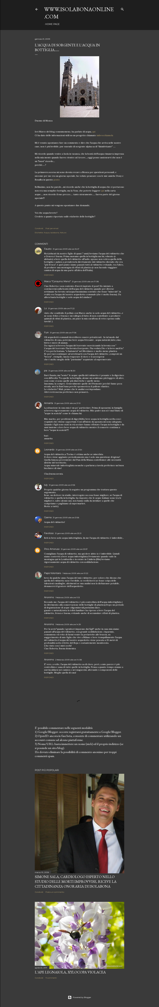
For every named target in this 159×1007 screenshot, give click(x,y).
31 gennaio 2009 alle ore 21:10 (67, 403)
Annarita (48, 403)
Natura (63, 232)
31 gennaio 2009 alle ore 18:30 (61, 371)
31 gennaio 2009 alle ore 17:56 (63, 332)
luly (46, 485)
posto (57, 179)
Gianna (48, 517)
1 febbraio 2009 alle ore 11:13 (67, 597)
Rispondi (49, 275)
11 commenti (51, 978)
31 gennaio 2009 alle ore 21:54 (69, 450)
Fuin (46, 332)
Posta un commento (54, 892)
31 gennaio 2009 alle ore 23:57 (74, 549)
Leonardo (49, 449)
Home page (52, 24)
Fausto (48, 248)
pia (45, 370)
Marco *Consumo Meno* (57, 281)
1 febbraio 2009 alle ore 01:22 (75, 573)
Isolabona (54, 232)
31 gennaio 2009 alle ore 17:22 (61, 308)
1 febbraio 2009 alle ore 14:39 (68, 624)
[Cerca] (122, 9)
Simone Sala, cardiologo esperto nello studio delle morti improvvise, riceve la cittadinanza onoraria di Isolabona (75, 881)
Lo (45, 308)
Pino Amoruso (52, 549)
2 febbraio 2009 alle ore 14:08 (68, 660)
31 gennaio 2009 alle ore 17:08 (85, 281)
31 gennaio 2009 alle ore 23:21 (68, 533)
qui (93, 131)
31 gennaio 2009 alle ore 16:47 (66, 249)
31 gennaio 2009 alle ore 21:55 (62, 485)
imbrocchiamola (105, 135)
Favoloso (49, 533)
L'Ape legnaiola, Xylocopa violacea (70, 972)
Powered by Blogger (82, 997)
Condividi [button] (39, 228)
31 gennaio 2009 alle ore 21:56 (66, 517)
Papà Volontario (52, 573)
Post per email (51, 228)
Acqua (47, 232)
